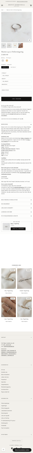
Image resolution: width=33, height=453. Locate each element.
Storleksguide (4, 423)
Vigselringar (4, 405)
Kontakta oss (4, 372)
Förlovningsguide (5, 408)
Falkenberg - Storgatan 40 (7, 355)
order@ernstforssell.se (19, 187)
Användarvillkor (4, 389)
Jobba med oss (4, 377)
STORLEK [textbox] (4, 73)
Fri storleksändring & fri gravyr (8, 420)
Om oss (3, 369)
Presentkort (3, 379)
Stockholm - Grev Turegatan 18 (8, 350)
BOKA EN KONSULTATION (22, 1)
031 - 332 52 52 (7, 344)
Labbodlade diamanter (6, 410)
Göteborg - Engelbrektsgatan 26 (8, 352)
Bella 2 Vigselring (25, 138)
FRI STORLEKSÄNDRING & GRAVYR (9, 215)
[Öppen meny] (3, 5)
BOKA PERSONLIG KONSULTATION (9, 199)
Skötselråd (3, 425)
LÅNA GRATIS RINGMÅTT (7, 207)
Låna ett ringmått (5, 415)
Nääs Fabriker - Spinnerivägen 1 (8, 353)
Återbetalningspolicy (6, 387)
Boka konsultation (5, 374)
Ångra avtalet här (5, 392)
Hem (2, 9)
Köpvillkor (3, 382)
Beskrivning (4, 124)
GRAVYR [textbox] (4, 78)
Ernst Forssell (15, 445)
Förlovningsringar (5, 403)
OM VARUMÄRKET (5, 203)
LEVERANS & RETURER (6, 211)
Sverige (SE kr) (16, 440)
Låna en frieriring (5, 418)
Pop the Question (5, 428)
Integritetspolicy (5, 384)
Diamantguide (4, 413)
